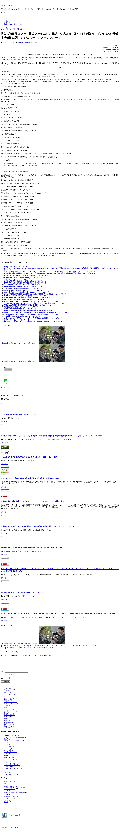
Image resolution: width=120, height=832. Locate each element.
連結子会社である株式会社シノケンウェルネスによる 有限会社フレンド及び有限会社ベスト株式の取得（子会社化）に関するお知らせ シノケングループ (52, 645)
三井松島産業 (8, 700)
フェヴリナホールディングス (13, 766)
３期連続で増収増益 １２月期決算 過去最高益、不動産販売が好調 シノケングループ (32, 314)
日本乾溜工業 (8, 716)
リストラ (7, 785)
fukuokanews (19, 395)
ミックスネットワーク (11, 774)
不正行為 (7, 783)
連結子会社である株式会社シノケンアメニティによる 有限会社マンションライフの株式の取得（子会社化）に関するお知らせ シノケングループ (49, 272)
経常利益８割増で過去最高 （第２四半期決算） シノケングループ (26, 290)
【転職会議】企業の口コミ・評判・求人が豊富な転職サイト (20, 343)
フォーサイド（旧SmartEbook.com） (15, 737)
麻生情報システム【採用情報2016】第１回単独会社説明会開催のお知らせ (30, 647)
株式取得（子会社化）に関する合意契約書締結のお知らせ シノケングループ (28, 310)
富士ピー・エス (9, 709)
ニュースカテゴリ (9, 20)
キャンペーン (8, 798)
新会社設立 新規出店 (11, 796)
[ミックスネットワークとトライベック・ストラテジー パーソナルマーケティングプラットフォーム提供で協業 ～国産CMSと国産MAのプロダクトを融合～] (5, 610)
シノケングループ (8, 395)
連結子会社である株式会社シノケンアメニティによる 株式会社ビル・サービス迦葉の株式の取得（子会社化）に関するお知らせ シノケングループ (50, 273)
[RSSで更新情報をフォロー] (5, 17)
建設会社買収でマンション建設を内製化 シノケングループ (23, 277)
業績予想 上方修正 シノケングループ (17, 279)
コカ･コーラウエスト (11, 748)
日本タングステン (9, 715)
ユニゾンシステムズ (10, 694)
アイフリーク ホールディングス (14, 741)
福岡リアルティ (9, 724)
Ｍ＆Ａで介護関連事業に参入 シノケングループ (19, 414)
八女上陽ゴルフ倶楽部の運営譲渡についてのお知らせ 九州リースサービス (29, 457)
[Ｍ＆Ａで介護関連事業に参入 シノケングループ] (5, 411)
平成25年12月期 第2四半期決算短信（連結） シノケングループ (25, 296)
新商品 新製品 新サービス (13, 787)
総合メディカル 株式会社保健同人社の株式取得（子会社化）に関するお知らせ (30, 478)
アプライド (7, 742)
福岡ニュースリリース (8, 6)
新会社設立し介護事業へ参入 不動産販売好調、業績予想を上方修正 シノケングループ (33, 321)
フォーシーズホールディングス (14, 768)
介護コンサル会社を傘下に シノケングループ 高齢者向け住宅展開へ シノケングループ (33, 318)
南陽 (5, 707)
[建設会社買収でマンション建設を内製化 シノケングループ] (5, 589)
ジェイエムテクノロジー (12, 759)
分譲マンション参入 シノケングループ (17, 320)
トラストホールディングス (12, 763)
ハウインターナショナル (12, 765)
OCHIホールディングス (11, 735)
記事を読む (4, 421)
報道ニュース (8, 781)
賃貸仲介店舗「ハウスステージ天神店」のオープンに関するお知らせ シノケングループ (32, 301)
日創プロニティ (9, 713)
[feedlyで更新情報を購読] (5, 15)
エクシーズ (7, 744)
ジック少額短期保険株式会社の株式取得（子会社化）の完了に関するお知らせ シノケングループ (35, 294)
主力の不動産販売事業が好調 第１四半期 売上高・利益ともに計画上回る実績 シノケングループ (35, 303)
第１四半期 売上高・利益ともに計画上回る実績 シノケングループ (26, 275)
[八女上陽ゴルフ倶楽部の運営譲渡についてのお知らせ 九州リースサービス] (5, 453)
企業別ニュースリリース (12, 22)
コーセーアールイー (10, 752)
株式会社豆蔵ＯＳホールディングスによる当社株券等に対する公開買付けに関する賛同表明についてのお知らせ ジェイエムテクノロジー (52, 436)
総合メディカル (9, 726)
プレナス (7, 770)
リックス (7, 696)
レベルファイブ (9, 698)
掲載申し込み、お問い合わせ (13, 24)
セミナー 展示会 (9, 789)
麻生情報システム (9, 728)
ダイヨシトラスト (9, 761)
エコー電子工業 (9, 746)
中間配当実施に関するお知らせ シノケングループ (20, 309)
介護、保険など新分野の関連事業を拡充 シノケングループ (23, 288)
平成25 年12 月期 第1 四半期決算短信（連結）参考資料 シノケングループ (27, 305)
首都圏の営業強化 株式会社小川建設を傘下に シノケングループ (25, 281)
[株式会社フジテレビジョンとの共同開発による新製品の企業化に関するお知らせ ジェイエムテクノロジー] (5, 522)
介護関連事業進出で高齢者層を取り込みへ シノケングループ (24, 286)
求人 (5, 800)
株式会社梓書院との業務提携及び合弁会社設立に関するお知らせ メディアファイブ (33, 547)
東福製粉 (7, 720)
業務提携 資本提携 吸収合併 (27, 42)
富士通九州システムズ (11, 711)
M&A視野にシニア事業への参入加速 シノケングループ (22, 316)
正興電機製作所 (9, 722)
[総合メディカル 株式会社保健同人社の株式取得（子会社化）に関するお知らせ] (5, 474)
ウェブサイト (5, 678)
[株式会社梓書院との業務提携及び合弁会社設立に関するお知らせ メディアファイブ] (5, 544)
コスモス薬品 (8, 750)
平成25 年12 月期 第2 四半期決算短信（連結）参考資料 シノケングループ (27, 297)
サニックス (7, 754)
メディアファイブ (9, 689)
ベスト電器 (7, 772)
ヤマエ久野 (7, 692)
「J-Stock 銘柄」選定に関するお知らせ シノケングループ (22, 284)
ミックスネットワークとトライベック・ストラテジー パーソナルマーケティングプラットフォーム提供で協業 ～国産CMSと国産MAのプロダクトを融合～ (59, 614)
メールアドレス (6, 675)
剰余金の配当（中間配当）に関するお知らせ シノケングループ (24, 299)
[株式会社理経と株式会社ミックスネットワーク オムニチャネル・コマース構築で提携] (5, 497)
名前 (3, 671)
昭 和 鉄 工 (7, 718)
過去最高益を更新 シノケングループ (15, 266)
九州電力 (7, 705)
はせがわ (7, 739)
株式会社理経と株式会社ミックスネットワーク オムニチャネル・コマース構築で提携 (33, 501)
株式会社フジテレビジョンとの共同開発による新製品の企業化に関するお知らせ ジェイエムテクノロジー (41, 526)
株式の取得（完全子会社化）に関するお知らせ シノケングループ (26, 283)
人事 (5, 794)
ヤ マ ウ (6, 691)
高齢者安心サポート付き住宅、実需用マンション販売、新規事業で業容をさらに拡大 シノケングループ (37, 312)
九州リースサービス (10, 702)
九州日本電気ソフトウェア (12, 704)
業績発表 (7, 790)
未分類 (6, 802)
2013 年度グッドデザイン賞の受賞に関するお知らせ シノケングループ (26, 292)
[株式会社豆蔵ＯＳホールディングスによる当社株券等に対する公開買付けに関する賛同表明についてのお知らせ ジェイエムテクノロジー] (5, 432)
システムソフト (9, 755)
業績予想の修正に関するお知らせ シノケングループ (21, 307)
